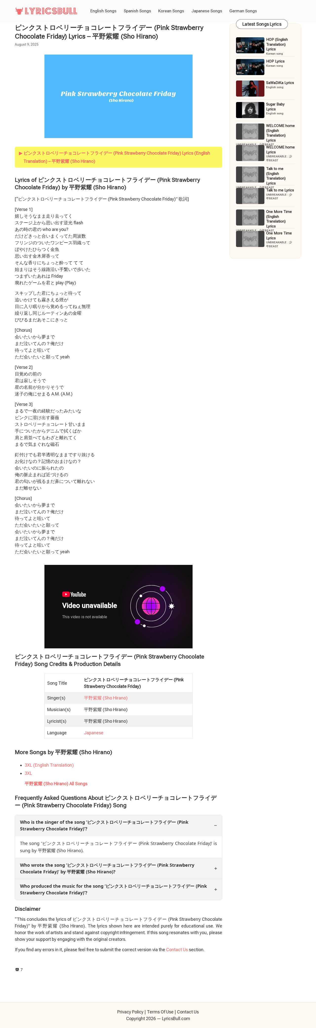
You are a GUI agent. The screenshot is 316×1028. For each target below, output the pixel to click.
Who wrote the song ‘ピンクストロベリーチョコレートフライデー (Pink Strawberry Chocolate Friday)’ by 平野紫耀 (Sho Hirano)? (107, 868)
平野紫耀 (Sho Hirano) (106, 697)
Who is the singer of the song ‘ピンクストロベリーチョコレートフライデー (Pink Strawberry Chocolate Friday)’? (104, 825)
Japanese (93, 732)
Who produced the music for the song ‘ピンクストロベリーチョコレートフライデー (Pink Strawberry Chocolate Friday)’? (113, 889)
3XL (28, 773)
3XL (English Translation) (49, 765)
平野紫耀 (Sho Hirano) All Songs (56, 783)
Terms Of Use (160, 1011)
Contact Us (177, 949)
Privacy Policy (130, 1011)
